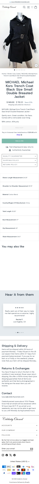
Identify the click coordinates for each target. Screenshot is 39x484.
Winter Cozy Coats (13, 74)
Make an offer (19, 141)
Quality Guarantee (12, 156)
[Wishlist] (32, 7)
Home (4, 74)
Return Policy (10, 165)
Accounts (7, 425)
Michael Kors (15, 109)
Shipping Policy (11, 160)
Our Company (8, 430)
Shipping (11, 105)
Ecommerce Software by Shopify (19, 482)
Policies (6, 435)
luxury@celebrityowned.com (13, 397)
